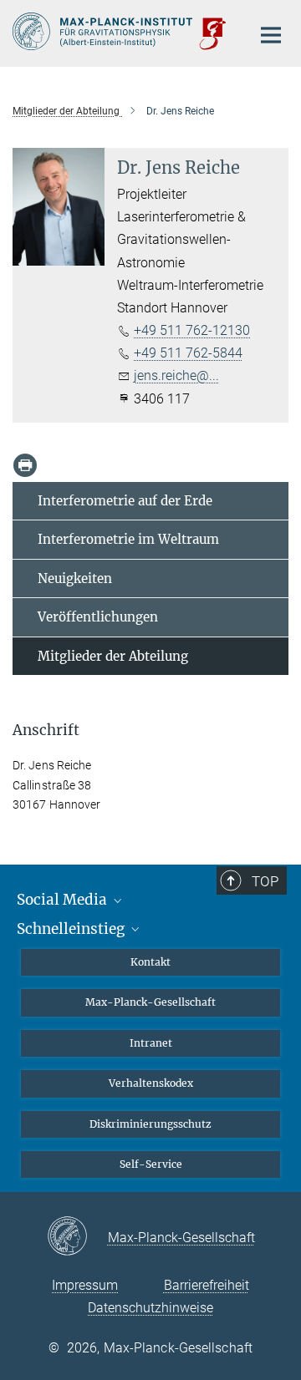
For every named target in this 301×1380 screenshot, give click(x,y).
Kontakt (150, 962)
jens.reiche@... (176, 375)
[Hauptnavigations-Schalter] (271, 35)
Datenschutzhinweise (150, 1308)
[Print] (25, 465)
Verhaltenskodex (151, 1083)
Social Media (63, 899)
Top (265, 881)
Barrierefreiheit (206, 1285)
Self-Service (151, 1164)
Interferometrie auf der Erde (125, 501)
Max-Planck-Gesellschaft (150, 1002)
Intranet (151, 1043)
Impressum (85, 1285)
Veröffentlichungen (98, 617)
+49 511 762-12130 (192, 330)
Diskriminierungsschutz (150, 1124)
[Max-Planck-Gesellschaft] (77, 1237)
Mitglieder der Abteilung (113, 656)
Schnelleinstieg (72, 929)
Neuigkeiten (75, 578)
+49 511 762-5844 (188, 353)
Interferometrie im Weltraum (128, 539)
